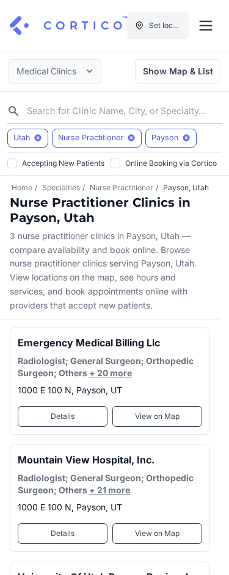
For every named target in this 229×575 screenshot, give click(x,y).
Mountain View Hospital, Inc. (86, 460)
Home (22, 187)
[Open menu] (205, 25)
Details (63, 416)
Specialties (61, 187)
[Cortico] (68, 25)
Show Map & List (178, 71)
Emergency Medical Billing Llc (89, 343)
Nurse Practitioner (121, 187)
